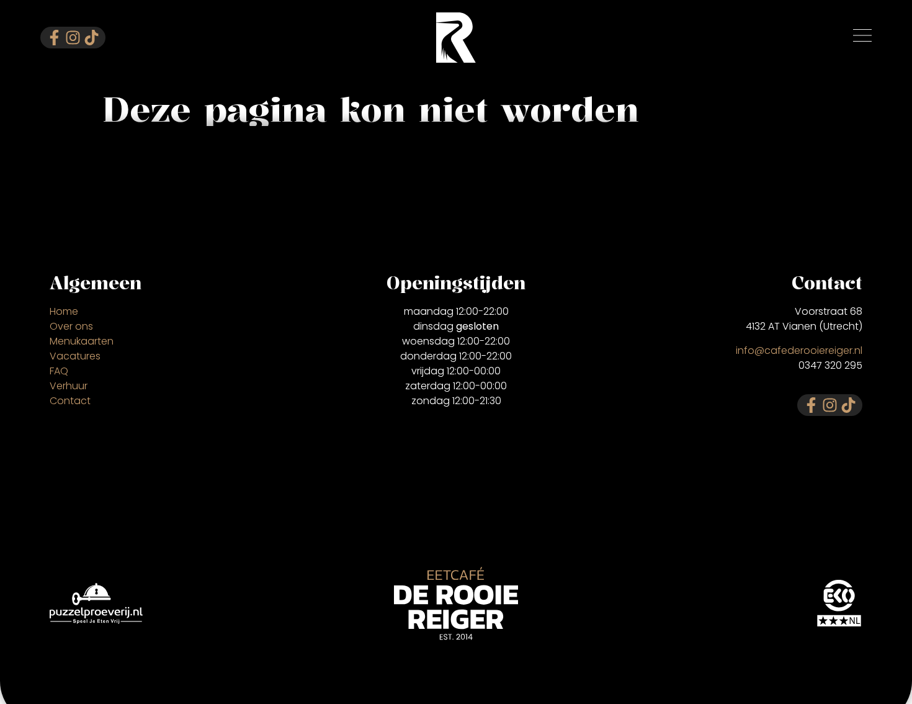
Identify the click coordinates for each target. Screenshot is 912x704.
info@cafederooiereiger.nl (799, 350)
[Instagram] (73, 37)
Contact (70, 401)
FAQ (59, 371)
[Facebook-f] (54, 37)
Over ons (71, 326)
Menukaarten (82, 341)
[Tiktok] (91, 37)
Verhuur (68, 386)
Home (64, 311)
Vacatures (75, 356)
